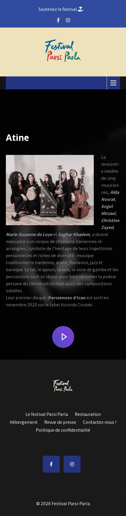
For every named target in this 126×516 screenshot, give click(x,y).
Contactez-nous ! (99, 421)
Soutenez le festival (58, 9)
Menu (18, 83)
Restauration (88, 413)
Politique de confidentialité (63, 429)
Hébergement (24, 421)
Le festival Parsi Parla (46, 413)
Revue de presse (60, 421)
